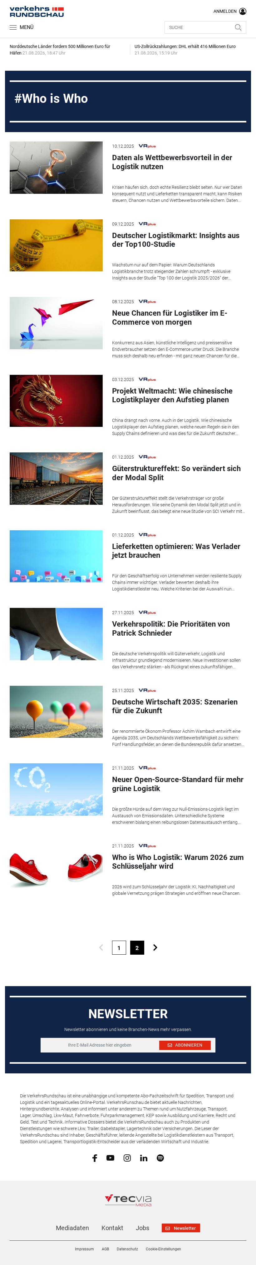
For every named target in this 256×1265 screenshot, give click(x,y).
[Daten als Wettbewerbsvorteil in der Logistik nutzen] (56, 167)
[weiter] (155, 948)
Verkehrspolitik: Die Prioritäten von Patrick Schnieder (171, 628)
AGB (105, 1249)
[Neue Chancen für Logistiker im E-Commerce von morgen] (56, 323)
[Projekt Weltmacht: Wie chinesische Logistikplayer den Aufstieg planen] (56, 401)
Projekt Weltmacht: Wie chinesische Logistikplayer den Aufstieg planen (172, 395)
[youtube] (110, 1157)
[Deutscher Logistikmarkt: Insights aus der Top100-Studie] (56, 245)
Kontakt (112, 1228)
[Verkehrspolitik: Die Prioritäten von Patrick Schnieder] (56, 634)
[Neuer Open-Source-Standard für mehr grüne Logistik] (56, 789)
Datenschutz (127, 1249)
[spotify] (160, 1157)
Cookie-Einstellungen (163, 1249)
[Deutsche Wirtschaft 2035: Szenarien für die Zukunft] (56, 712)
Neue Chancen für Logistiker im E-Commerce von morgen (169, 318)
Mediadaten (72, 1228)
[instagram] (127, 1157)
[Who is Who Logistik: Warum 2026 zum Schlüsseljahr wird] (56, 867)
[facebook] (94, 1157)
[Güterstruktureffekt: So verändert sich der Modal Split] (56, 478)
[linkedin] (143, 1157)
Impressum (84, 1249)
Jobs (142, 1228)
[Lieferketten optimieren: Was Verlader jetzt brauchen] (56, 556)
